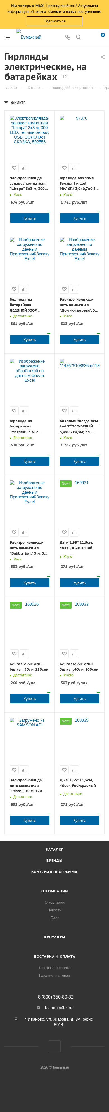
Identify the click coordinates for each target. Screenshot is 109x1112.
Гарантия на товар (54, 975)
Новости (54, 910)
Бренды (54, 860)
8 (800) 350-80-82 (56, 997)
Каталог (54, 849)
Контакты (54, 937)
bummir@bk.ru (58, 1007)
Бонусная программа (54, 871)
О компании (54, 891)
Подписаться (55, 21)
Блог (55, 918)
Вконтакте (55, 1046)
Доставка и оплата (54, 956)
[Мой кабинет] (88, 37)
